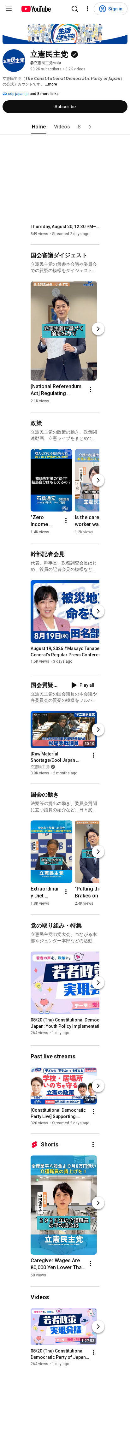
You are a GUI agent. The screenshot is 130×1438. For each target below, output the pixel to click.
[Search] (75, 9)
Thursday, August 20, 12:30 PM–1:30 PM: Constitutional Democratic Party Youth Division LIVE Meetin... (65, 226)
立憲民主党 (40, 767)
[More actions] (90, 389)
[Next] (98, 329)
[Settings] (87, 9)
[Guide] (9, 9)
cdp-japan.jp (17, 94)
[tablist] (65, 126)
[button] (90, 126)
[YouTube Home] (35, 9)
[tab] (38, 126)
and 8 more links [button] (44, 94)
